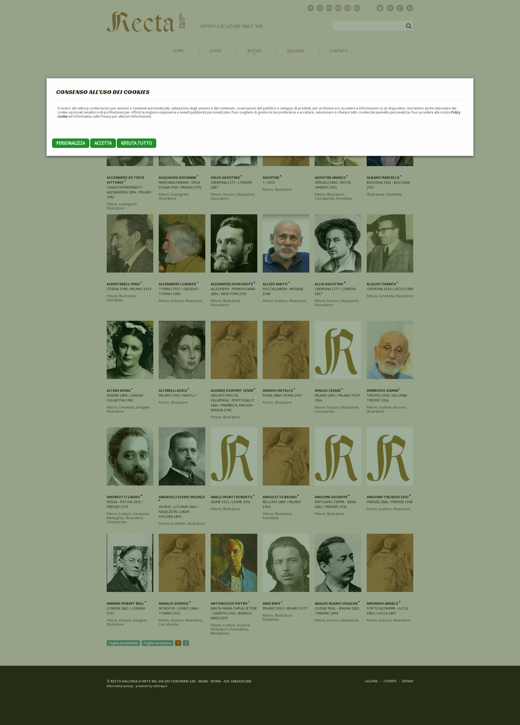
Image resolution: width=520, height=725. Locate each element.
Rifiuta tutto (136, 143)
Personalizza (70, 143)
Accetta (103, 143)
